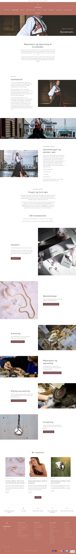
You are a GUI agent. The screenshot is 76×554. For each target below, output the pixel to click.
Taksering (20, 531)
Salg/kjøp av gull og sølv (23, 525)
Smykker (22, 9)
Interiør (45, 9)
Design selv (7, 9)
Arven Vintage (15, 9)
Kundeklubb (67, 529)
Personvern (36, 539)
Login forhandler (37, 537)
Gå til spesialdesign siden (51, 304)
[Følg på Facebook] (3, 546)
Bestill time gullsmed (22, 527)
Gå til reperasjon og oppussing (52, 372)
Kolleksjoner (51, 9)
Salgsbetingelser (37, 535)
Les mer (7, 492)
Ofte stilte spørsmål (38, 527)
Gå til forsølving (48, 431)
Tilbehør (39, 9)
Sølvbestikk (59, 9)
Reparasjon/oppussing (22, 529)
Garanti (35, 529)
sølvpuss (44, 205)
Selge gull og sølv (9, 478)
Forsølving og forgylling (23, 535)
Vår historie (67, 535)
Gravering (20, 533)
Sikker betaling (37, 533)
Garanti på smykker (69, 531)
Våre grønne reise (68, 533)
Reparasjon (38, 13)
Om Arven (67, 525)
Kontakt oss (67, 527)
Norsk (64, 5)
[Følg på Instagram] (5, 546)
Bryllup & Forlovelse (30, 9)
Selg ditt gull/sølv (68, 9)
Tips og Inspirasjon (32, 478)
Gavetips (53, 478)
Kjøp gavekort (15, 258)
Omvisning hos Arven (22, 537)
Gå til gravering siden (17, 341)
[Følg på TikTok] (8, 546)
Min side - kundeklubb (38, 525)
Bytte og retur (37, 531)
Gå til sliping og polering (18, 400)
